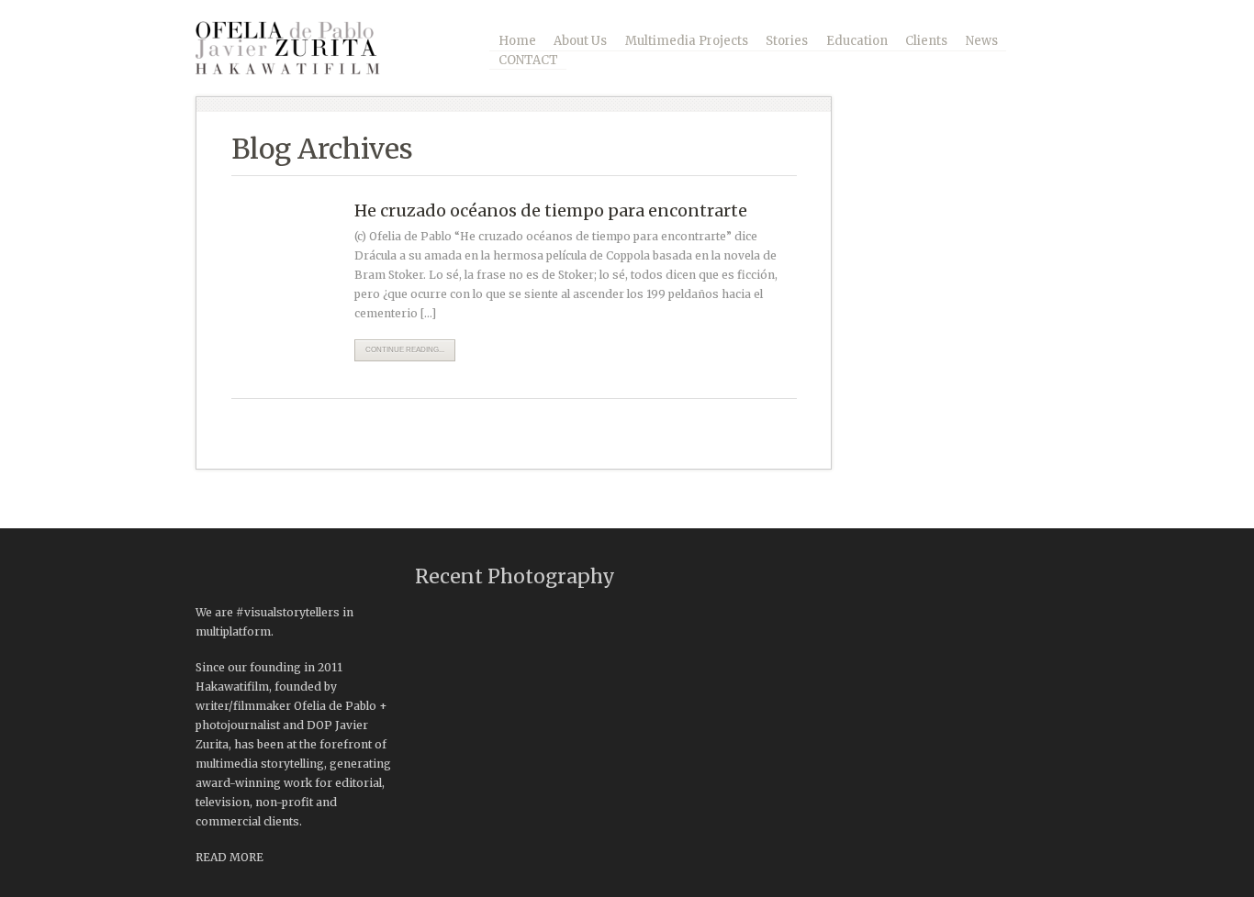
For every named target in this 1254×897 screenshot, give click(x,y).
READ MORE (229, 857)
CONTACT (528, 60)
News (982, 41)
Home (517, 41)
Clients (926, 41)
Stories (787, 41)
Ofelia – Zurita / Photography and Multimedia (301, 47)
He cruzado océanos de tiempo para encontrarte (550, 210)
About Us (580, 41)
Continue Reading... (404, 350)
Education (857, 41)
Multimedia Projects (686, 41)
